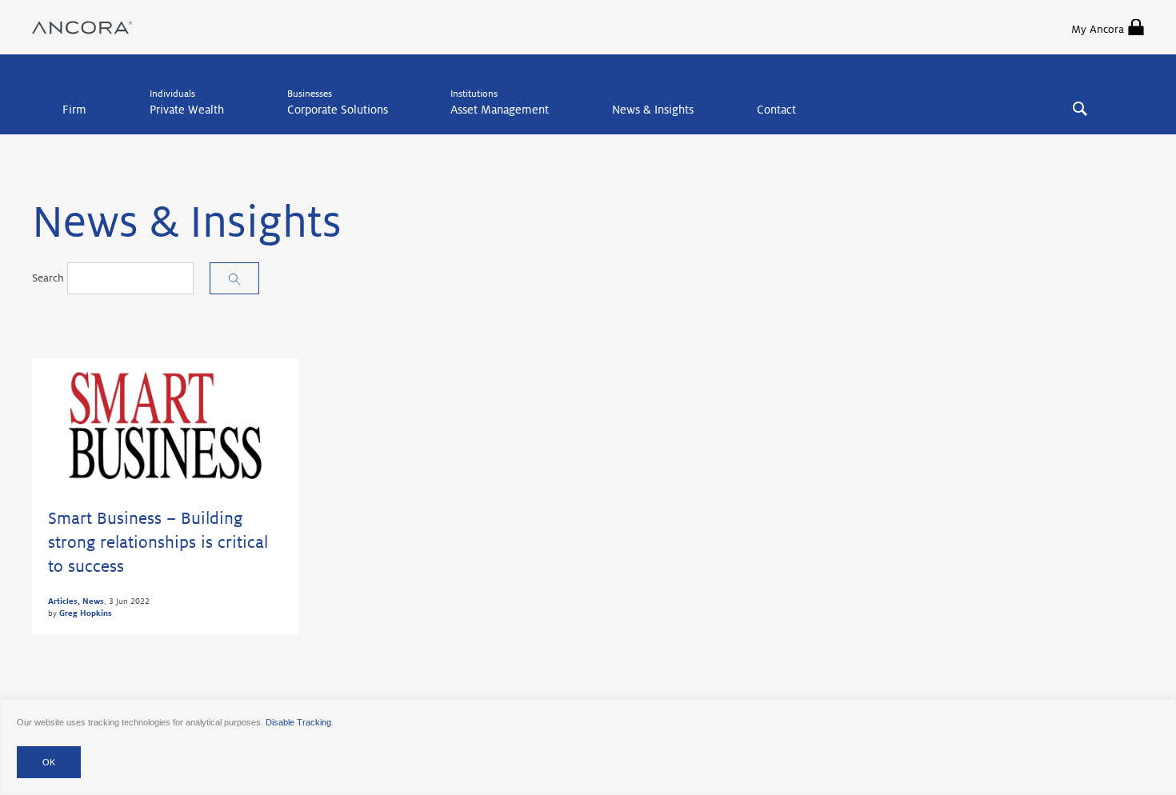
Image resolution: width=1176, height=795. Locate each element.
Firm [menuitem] (74, 109)
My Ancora (1097, 29)
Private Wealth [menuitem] (187, 109)
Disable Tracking (298, 722)
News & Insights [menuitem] (653, 109)
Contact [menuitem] (776, 109)
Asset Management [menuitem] (499, 109)
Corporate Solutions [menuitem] (337, 109)
